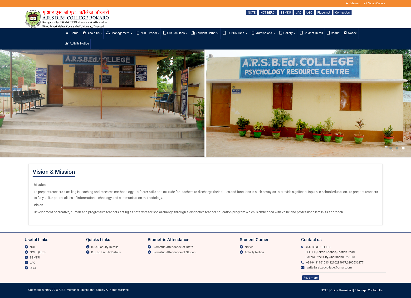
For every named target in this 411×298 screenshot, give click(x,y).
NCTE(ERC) (268, 12)
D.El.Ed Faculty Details (106, 252)
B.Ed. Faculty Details (104, 247)
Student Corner (206, 33)
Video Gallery (376, 3)
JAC (298, 12)
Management (120, 33)
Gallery (288, 33)
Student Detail (313, 33)
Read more (311, 277)
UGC (309, 12)
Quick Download (341, 290)
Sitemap (355, 3)
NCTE (251, 12)
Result (335, 33)
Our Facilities (176, 33)
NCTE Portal (149, 33)
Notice (352, 33)
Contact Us (342, 12)
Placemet (323, 12)
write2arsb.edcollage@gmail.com (329, 267)
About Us (93, 33)
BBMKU (286, 12)
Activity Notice (79, 43)
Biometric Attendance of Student (174, 252)
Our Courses (236, 33)
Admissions (264, 33)
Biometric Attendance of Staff (173, 247)
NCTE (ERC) (38, 252)
